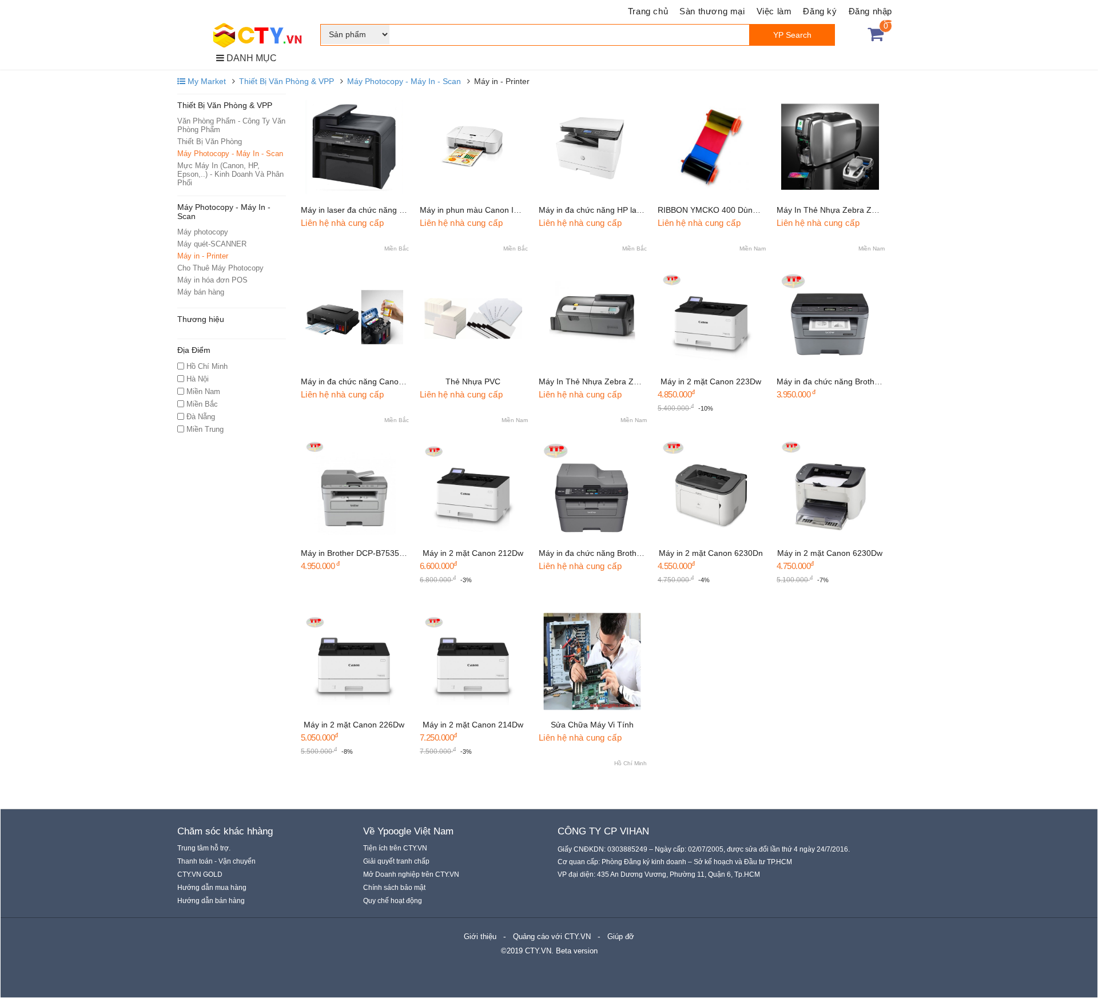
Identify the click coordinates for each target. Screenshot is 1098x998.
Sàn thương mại (712, 11)
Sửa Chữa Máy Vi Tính (592, 724)
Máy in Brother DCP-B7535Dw (356, 553)
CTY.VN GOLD (199, 874)
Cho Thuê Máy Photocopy (220, 268)
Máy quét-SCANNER (211, 244)
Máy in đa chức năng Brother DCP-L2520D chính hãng (876, 381)
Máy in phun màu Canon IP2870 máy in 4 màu (504, 209)
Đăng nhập (870, 11)
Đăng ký (820, 11)
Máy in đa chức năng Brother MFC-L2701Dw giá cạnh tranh (647, 553)
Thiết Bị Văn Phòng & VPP (286, 81)
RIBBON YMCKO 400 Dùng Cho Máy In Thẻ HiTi (746, 209)
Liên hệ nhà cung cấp (342, 223)
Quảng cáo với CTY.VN (552, 936)
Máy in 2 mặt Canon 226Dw (354, 724)
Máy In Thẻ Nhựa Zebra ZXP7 (594, 381)
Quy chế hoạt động (392, 901)
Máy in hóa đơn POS (212, 280)
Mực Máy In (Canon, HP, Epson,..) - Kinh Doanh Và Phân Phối (230, 174)
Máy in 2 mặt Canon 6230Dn (711, 553)
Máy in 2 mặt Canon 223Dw (711, 381)
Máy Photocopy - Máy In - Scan (404, 81)
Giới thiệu (480, 936)
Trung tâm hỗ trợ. (203, 848)
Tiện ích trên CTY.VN (395, 848)
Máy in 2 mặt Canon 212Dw (473, 553)
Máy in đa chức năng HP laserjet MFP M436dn (623, 209)
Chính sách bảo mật (394, 888)
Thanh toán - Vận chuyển (216, 861)
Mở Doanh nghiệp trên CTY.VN (411, 874)
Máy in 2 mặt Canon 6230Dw (829, 553)
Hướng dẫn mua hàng (211, 888)
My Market (205, 81)
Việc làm (774, 11)
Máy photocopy (202, 232)
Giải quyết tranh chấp (396, 861)
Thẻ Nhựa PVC (472, 381)
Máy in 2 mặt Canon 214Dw (473, 724)
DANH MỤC (250, 58)
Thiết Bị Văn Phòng (209, 141)
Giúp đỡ (620, 936)
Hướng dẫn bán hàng (211, 901)
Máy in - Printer (202, 256)
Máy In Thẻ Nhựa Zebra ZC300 (834, 209)
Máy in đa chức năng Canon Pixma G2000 (378, 381)
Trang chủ (648, 11)
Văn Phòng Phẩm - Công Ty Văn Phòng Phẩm (231, 125)
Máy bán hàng (200, 292)
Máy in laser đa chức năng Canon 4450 (372, 209)
